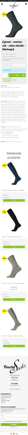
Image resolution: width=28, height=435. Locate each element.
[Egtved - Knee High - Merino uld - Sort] (14, 222)
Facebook (14, 426)
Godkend (14, 424)
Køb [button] (17, 75)
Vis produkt (14, 200)
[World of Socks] (14, 5)
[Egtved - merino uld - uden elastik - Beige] (14, 268)
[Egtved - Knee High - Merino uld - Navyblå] (14, 175)
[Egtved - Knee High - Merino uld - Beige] (14, 321)
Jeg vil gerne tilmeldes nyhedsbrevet (13, 421)
